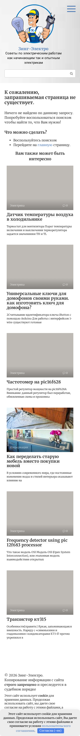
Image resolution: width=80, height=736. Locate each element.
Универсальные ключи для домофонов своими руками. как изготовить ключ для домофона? (38, 300)
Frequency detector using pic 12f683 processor (37, 543)
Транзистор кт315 (26, 619)
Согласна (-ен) (51, 730)
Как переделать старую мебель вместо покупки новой (33, 461)
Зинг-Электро (33, 48)
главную (45, 145)
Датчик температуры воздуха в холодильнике (40, 217)
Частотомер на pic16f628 (34, 382)
